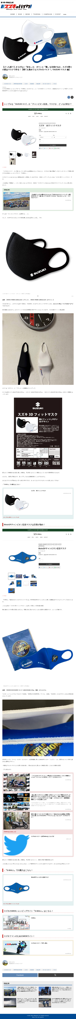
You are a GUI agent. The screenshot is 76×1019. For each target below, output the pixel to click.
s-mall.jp (4, 167)
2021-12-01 (12, 76)
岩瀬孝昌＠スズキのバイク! (15, 77)
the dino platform (40, 1017)
